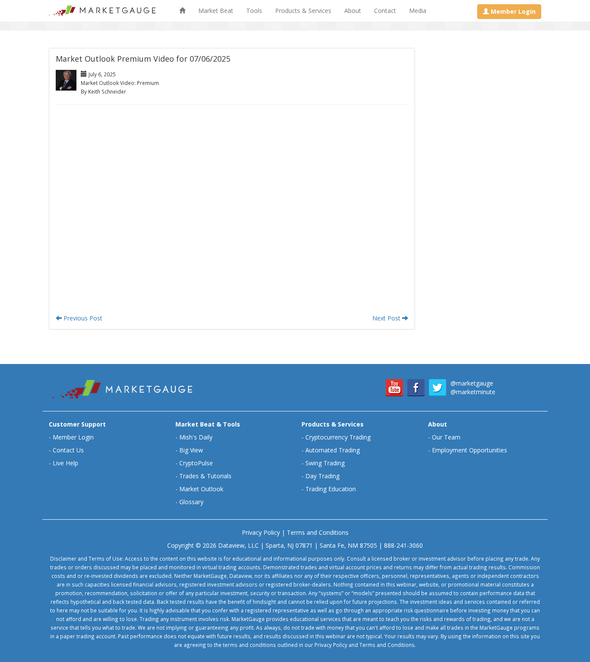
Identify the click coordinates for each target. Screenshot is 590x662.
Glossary (191, 502)
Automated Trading (332, 450)
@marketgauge (471, 383)
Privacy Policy (261, 532)
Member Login (73, 437)
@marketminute (472, 392)
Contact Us (68, 450)
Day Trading (322, 476)
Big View (191, 450)
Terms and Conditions (318, 532)
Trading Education (330, 489)
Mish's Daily (196, 437)
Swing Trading (325, 463)
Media (417, 10)
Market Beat (215, 10)
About (352, 10)
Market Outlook (201, 489)
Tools (254, 10)
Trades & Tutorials (205, 476)
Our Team (446, 437)
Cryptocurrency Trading (338, 437)
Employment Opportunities (469, 450)
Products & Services (303, 10)
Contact (385, 10)
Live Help (65, 463)
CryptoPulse (196, 463)
